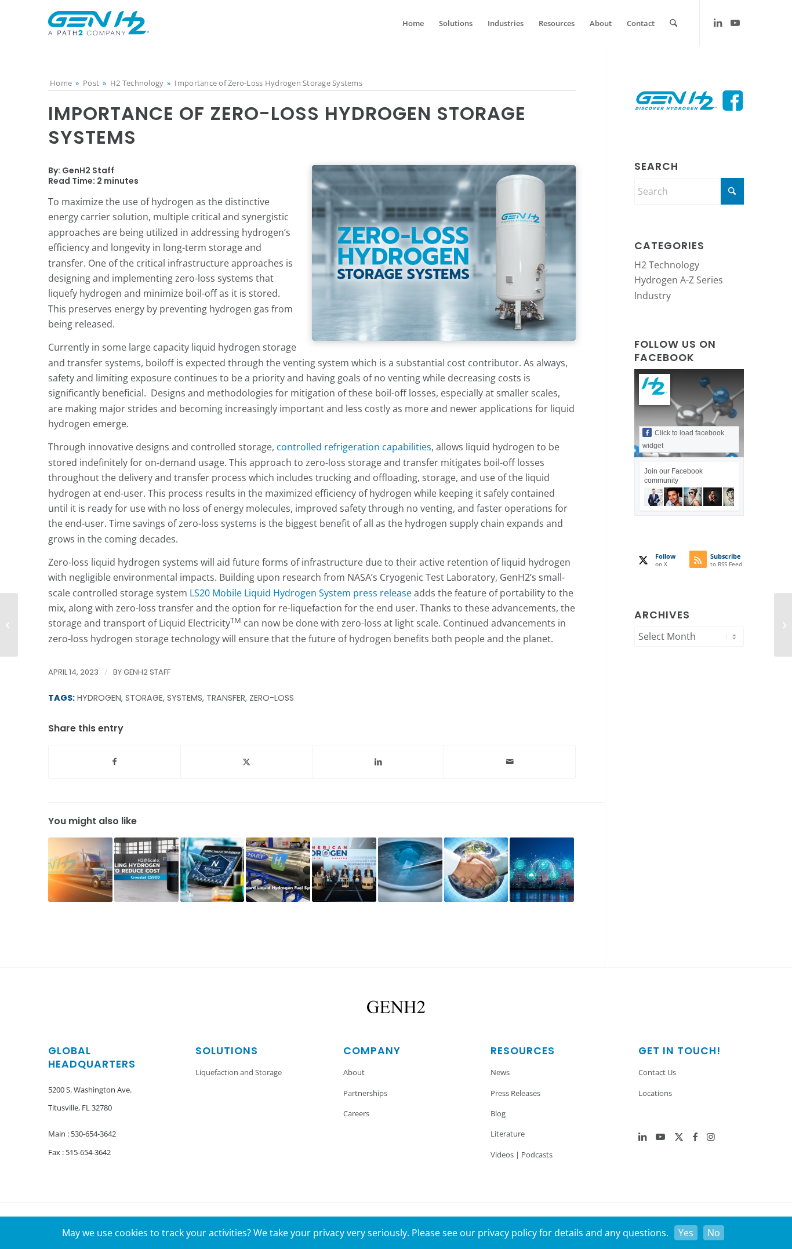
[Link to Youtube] (735, 22)
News (500, 1072)
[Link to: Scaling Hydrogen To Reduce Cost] (146, 869)
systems (184, 698)
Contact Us (657, 1072)
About (354, 1072)
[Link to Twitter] (679, 1136)
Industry (652, 295)
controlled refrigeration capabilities (354, 446)
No (713, 1232)
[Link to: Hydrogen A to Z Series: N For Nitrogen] (212, 869)
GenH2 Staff (146, 672)
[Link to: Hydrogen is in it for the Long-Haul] (80, 869)
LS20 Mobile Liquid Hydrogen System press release (301, 593)
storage (144, 698)
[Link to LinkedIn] (717, 22)
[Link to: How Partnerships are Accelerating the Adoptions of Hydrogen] (476, 869)
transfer (225, 698)
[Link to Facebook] (695, 1136)
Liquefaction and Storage (238, 1072)
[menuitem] (413, 23)
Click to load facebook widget (683, 439)
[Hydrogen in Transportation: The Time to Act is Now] (783, 625)
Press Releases (515, 1093)
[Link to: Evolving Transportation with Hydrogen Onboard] (278, 869)
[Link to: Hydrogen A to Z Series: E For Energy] (542, 869)
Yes (685, 1232)
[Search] (673, 23)
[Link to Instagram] (711, 1136)
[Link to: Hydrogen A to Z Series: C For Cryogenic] (410, 869)
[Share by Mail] (509, 761)
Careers (356, 1113)
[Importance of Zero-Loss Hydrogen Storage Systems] (444, 253)
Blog (498, 1113)
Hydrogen (99, 698)
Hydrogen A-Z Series (678, 280)
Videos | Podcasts (522, 1154)
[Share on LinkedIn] (378, 761)
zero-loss (271, 698)
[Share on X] (246, 761)
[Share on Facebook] (114, 761)
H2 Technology (666, 264)
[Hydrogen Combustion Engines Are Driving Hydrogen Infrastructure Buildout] (9, 625)
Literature (508, 1133)
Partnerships (365, 1093)
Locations (655, 1093)
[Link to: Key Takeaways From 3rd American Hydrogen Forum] (344, 869)
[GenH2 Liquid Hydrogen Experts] (98, 23)
